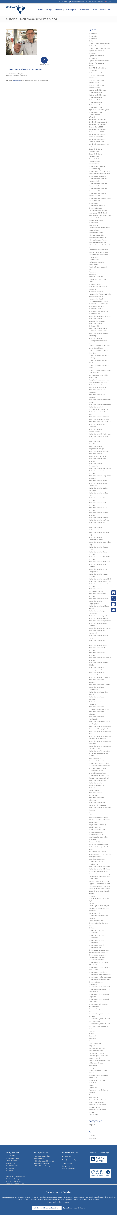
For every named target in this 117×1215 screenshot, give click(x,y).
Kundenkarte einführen (97, 960)
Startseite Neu (93, 1078)
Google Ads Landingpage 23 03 (99, 122)
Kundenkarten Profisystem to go (100, 974)
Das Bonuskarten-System (97, 852)
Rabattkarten (93, 225)
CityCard (91, 41)
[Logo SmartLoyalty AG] (27, 10)
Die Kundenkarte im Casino (98, 780)
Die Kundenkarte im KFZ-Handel (99, 866)
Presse (91, 1041)
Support (91, 1085)
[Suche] (109, 10)
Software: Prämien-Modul (97, 242)
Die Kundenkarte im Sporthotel (99, 616)
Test (90, 269)
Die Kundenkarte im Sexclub (98, 599)
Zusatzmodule (93, 1115)
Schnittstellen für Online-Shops (99, 228)
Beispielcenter (93, 822)
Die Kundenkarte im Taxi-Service (99, 628)
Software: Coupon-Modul (97, 235)
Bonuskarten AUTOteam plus (98, 311)
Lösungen (92, 1031)
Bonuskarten (93, 34)
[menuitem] (40, 10)
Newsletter (92, 1038)
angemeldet (17, 80)
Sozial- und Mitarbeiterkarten (99, 1075)
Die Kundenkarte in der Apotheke (100, 316)
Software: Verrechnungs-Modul (99, 252)
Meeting (91, 1033)
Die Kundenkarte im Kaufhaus (99, 520)
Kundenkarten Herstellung (98, 972)
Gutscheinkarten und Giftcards (99, 891)
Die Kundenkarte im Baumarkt (99, 451)
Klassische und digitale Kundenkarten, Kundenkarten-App (99, 922)
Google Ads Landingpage (97, 119)
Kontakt (91, 928)
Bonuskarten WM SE (95, 314)
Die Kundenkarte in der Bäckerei (99, 677)
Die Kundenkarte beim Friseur (99, 417)
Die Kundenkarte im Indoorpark (99, 518)
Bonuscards (10, 1168)
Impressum (92, 896)
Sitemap (91, 1068)
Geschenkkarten (94, 115)
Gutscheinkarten (11, 1161)
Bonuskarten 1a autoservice (98, 304)
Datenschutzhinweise (54, 1202)
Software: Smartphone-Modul (99, 250)
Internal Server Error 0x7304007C (100, 898)
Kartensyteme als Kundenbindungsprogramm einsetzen (98, 915)
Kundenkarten (93, 203)
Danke (91, 849)
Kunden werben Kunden (97, 166)
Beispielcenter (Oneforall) (97, 825)
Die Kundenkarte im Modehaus (99, 562)
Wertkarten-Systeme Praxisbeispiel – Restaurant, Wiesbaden (98, 286)
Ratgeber (92, 1046)
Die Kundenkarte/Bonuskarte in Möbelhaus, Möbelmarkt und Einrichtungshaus (99, 753)
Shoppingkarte (94, 230)
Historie (91, 893)
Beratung (92, 810)
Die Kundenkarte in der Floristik (99, 685)
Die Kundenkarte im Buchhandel (100, 468)
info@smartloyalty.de (71, 1160)
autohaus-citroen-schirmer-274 (31, 19)
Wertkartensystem (12, 1165)
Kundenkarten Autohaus (97, 205)
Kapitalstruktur (94, 901)
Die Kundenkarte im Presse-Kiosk (100, 579)
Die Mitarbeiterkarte (95, 758)
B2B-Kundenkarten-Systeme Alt (99, 820)
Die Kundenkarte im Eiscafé (98, 481)
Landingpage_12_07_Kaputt (98, 213)
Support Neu (93, 1088)
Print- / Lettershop (95, 1043)
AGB (90, 815)
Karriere (91, 903)
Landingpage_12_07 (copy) (98, 210)
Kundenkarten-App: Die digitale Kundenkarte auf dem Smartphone (99, 981)
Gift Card (92, 117)
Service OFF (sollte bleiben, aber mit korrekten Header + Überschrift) (99, 1062)
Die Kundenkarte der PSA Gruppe (100, 422)
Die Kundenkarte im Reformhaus (100, 581)
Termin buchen (94, 264)
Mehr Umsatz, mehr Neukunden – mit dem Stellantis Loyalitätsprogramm (100, 217)
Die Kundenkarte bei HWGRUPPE (100, 404)
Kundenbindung (94, 169)
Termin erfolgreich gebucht (98, 267)
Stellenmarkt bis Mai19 (96, 262)
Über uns (92, 1095)
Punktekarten (93, 223)
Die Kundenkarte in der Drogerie (99, 807)
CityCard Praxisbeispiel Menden (99, 48)
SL (89, 343)
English (109, 2)
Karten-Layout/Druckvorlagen (99, 906)
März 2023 (92, 1138)
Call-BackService (101, 1159)
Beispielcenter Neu (95, 827)
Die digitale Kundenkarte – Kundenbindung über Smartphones (97, 861)
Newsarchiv (93, 1036)
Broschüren (93, 839)
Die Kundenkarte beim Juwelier (99, 419)
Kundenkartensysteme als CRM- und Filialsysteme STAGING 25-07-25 (99, 1026)
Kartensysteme (94, 164)
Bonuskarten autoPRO (96, 309)
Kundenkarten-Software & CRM (99, 987)
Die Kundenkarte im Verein (98, 645)
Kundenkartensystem (96, 208)
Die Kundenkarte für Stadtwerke (99, 434)
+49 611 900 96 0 (69, 1156)
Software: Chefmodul (96, 232)
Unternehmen (93, 1097)
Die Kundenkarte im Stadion (98, 618)
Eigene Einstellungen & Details (74, 1208)
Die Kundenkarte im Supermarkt (100, 621)
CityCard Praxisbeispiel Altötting (99, 43)
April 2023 (92, 1136)
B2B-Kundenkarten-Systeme (98, 817)
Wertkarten (92, 274)
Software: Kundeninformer (98, 240)
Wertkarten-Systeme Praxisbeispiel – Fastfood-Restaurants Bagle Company (98, 298)
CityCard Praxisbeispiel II (97, 46)
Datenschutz (89, 1200)
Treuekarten (93, 272)
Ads (90, 812)
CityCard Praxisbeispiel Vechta (99, 61)
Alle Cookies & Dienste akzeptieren (46, 1208)
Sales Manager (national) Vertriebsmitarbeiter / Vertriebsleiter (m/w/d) (97, 1050)
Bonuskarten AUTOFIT (96, 306)
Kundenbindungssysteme (97, 176)
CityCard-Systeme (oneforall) (98, 847)
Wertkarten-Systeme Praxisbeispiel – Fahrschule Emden (98, 279)
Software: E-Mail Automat (97, 237)
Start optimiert (94, 259)
